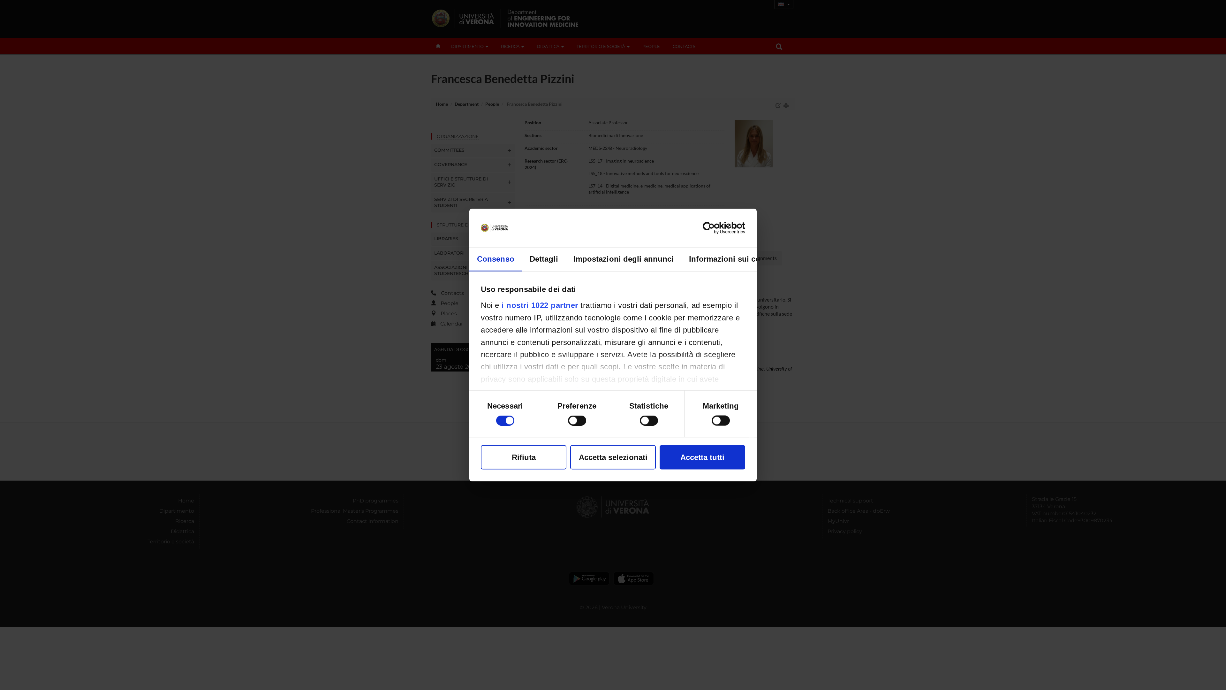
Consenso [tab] (495, 259)
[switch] (577, 421)
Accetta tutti (702, 457)
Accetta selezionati (613, 457)
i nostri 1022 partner (540, 305)
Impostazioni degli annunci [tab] (623, 259)
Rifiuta (524, 457)
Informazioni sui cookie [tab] (732, 259)
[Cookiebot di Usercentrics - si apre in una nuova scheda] (717, 228)
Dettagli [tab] (544, 259)
